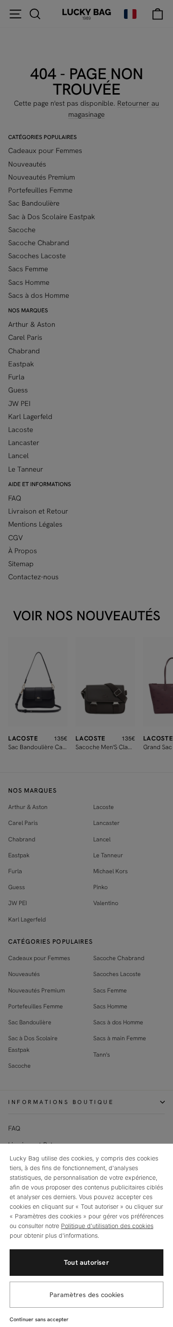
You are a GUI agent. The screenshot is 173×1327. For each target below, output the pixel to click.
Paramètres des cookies (86, 1294)
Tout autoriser (86, 1262)
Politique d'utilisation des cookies (107, 1225)
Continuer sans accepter (39, 1319)
